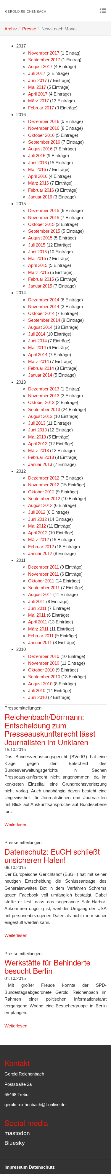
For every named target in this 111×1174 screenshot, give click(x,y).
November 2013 (43, 395)
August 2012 (40, 505)
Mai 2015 (37, 258)
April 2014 (37, 354)
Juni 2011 (37, 608)
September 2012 (44, 498)
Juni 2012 (37, 519)
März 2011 (38, 628)
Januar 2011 (40, 642)
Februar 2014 (41, 368)
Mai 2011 (37, 615)
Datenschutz (42, 1167)
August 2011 (40, 594)
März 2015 (38, 272)
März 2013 (38, 450)
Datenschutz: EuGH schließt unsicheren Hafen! (52, 855)
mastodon (17, 1133)
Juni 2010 (37, 697)
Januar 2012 (40, 553)
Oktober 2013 (41, 402)
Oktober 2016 (41, 135)
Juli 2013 (36, 423)
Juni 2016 (37, 162)
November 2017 (43, 52)
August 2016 (40, 148)
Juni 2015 (37, 251)
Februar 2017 (41, 107)
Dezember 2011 (43, 566)
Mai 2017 (37, 87)
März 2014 (38, 361)
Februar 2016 (41, 190)
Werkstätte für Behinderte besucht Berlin (47, 966)
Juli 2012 (36, 512)
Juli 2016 (36, 155)
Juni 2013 (37, 429)
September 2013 (44, 409)
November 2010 (43, 663)
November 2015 (43, 217)
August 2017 (40, 66)
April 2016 (37, 176)
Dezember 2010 (43, 656)
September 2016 (44, 142)
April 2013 (37, 443)
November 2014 (43, 306)
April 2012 (37, 532)
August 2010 (40, 683)
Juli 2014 (36, 333)
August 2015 (40, 237)
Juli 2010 (36, 690)
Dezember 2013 (43, 388)
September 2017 (44, 59)
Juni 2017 (37, 80)
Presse (29, 28)
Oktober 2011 (41, 580)
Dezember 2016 (43, 121)
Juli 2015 (36, 244)
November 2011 (43, 574)
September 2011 (44, 587)
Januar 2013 (40, 464)
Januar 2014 (40, 374)
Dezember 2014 (43, 299)
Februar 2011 (41, 635)
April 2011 (37, 621)
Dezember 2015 (43, 210)
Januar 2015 (40, 285)
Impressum (16, 1167)
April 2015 (37, 265)
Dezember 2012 (43, 477)
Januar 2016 (40, 196)
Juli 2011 (36, 601)
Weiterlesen (15, 824)
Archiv (10, 28)
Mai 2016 (37, 169)
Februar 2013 (41, 457)
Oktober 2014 (41, 313)
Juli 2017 (36, 73)
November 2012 (43, 484)
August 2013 (40, 416)
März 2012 (38, 539)
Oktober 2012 (41, 491)
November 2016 (43, 128)
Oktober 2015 (41, 224)
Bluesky (14, 1143)
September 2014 (44, 320)
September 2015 (44, 231)
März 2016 (38, 182)
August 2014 (40, 327)
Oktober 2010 (41, 669)
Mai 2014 (37, 347)
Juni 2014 (37, 340)
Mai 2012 (37, 525)
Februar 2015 (41, 279)
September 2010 (44, 676)
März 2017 (38, 100)
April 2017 (37, 93)
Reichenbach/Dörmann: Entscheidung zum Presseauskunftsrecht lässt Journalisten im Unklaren (49, 729)
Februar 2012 (41, 546)
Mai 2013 (37, 436)
